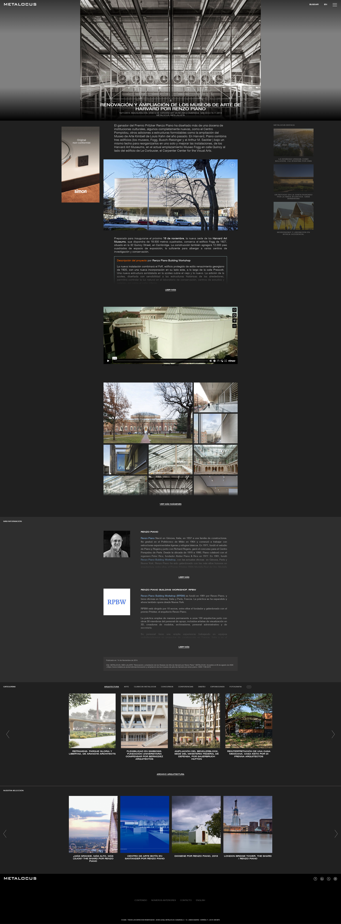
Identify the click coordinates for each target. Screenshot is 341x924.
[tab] (111, 687)
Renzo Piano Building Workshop (171, 260)
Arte (126, 687)
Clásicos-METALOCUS (145, 687)
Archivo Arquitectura (170, 774)
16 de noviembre (173, 238)
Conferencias (185, 687)
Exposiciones (217, 687)
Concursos (167, 687)
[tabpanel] (170, 735)
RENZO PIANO (149, 532)
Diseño (201, 687)
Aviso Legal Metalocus (165, 920)
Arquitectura (111, 687)
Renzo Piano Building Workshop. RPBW (168, 590)
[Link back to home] (20, 4)
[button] (7, 734)
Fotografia (236, 687)
